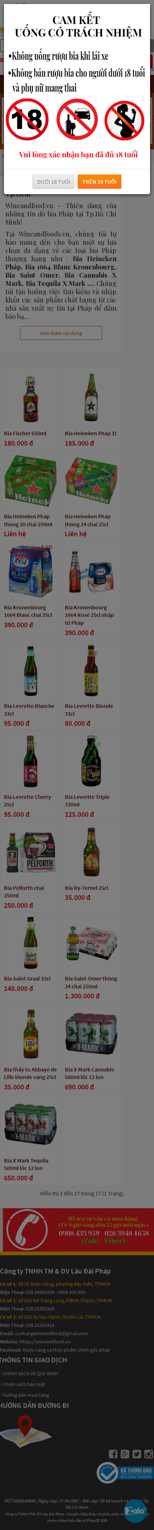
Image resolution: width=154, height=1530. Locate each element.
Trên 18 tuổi (99, 181)
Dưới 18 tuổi (53, 181)
